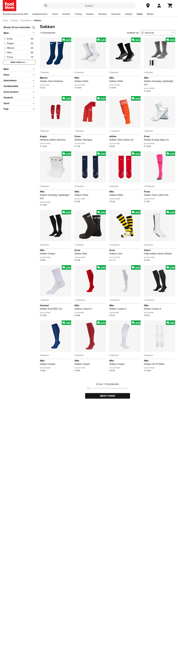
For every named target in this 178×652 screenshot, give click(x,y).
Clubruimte (116, 14)
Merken (150, 14)
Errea (147, 136)
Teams (55, 14)
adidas (112, 136)
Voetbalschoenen (40, 14)
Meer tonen (107, 395)
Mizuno (44, 77)
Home (5, 20)
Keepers (90, 14)
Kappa (43, 136)
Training (78, 14)
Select (147, 250)
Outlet (140, 14)
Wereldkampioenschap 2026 (15, 14)
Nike (77, 77)
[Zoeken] (46, 6)
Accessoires (26, 20)
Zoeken (89, 5)
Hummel (44, 305)
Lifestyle (128, 14)
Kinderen (66, 14)
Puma (78, 136)
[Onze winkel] (148, 5)
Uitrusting (102, 14)
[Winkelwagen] (170, 5)
